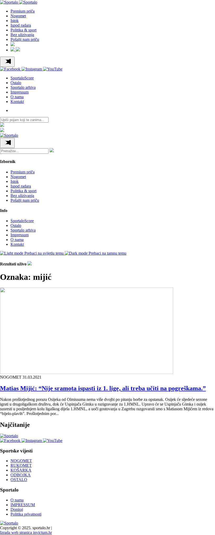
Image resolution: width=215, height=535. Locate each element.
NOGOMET (21, 460)
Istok (14, 20)
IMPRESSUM (22, 505)
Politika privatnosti (25, 514)
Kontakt (17, 101)
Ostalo (15, 82)
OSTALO (18, 479)
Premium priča (22, 11)
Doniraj (16, 509)
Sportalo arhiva (23, 87)
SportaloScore (22, 78)
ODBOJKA (20, 475)
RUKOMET (21, 465)
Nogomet (18, 16)
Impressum (19, 92)
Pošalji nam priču (24, 39)
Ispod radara (20, 25)
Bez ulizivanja (22, 34)
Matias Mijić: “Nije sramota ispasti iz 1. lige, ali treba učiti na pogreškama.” (103, 388)
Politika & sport (23, 30)
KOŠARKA (20, 470)
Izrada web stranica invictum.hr (26, 532)
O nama (17, 97)
